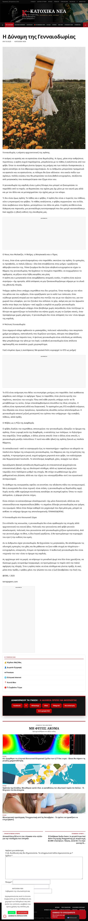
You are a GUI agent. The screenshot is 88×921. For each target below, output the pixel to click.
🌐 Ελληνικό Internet (12, 677)
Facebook (17, 706)
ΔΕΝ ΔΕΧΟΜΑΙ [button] (22, 912)
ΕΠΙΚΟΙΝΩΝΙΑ (64, 1)
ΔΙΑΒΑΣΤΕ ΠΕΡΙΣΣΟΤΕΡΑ (17, 916)
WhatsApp (35, 706)
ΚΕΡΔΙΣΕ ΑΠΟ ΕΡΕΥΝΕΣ (51, 910)
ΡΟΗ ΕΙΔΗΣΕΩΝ (9, 24)
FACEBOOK (72, 1)
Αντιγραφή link (44, 711)
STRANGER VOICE (69, 24)
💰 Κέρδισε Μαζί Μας (12, 662)
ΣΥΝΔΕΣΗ (33, 1)
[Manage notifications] (4, 916)
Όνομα (8, 882)
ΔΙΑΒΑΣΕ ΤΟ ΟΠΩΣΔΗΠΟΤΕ (65, 914)
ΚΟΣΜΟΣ (54, 24)
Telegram (56, 706)
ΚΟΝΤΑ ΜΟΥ (30, 24)
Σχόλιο (8, 855)
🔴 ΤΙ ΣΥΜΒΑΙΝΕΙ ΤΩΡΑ (39, 24)
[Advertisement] (44, 234)
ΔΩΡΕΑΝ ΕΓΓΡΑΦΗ (41, 1)
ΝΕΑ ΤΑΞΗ (60, 24)
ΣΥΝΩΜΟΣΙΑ (77, 24)
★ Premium (9, 672)
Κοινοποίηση (70, 706)
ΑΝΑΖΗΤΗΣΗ (82, 1)
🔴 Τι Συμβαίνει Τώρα (13, 687)
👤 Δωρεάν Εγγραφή (13, 667)
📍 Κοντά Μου (10, 682)
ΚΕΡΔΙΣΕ (50, 1)
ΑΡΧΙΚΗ (57, 907)
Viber (46, 706)
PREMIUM (56, 1)
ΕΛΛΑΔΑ (49, 24)
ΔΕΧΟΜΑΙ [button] (11, 912)
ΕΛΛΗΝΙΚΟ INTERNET (20, 24)
